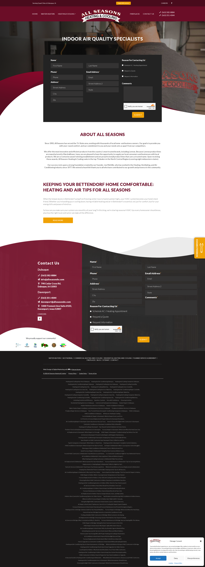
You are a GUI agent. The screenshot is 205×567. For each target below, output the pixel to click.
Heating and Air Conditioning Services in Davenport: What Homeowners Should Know (102, 560)
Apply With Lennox (123, 3)
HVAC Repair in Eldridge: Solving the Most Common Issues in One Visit (102, 523)
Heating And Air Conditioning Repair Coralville (126, 389)
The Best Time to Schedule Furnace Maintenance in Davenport (82, 429)
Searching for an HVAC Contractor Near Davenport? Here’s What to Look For (102, 440)
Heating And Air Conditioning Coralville (78, 397)
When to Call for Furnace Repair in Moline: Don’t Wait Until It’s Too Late (102, 499)
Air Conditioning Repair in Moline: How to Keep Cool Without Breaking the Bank (102, 488)
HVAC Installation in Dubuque (93, 413)
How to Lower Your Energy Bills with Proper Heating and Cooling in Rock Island (102, 533)
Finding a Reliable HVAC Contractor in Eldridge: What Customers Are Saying (102, 515)
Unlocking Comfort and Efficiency (82, 400)
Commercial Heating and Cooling (88, 358)
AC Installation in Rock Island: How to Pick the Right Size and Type (102, 536)
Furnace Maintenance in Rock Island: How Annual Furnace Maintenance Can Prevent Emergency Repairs (102, 507)
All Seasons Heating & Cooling (111, 413)
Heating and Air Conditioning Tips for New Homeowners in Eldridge (85, 544)
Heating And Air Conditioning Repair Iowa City (88, 392)
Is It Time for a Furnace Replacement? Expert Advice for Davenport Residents (102, 419)
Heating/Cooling (66, 14)
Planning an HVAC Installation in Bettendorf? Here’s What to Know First (102, 448)
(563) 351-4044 (168, 15)
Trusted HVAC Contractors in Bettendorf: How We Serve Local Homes (84, 453)
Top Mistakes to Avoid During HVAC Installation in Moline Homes (121, 496)
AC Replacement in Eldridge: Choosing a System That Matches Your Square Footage (102, 517)
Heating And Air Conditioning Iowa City (102, 397)
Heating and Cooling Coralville (128, 384)
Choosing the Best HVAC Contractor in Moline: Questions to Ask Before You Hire (102, 480)
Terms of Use (93, 373)
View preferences (193, 558)
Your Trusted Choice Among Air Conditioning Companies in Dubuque (107, 411)
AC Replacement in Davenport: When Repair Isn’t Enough (83, 432)
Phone (54, 72)
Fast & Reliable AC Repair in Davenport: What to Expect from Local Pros (102, 416)
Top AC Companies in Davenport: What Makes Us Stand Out (85, 443)
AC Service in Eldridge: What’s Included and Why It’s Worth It (82, 520)
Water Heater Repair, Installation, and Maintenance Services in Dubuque (89, 408)
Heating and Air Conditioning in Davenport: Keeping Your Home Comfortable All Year (102, 437)
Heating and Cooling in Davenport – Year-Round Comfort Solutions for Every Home (102, 427)
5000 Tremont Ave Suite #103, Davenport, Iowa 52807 (55, 307)
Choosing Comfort (126, 400)
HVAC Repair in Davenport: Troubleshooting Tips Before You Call (119, 432)
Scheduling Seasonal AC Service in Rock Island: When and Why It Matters (102, 531)
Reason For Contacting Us (104, 306)
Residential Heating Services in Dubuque (82, 403)
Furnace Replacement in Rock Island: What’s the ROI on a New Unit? (102, 539)
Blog (99, 360)
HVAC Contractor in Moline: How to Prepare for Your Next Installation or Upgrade (102, 555)
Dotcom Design (76, 369)
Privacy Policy (178, 563)
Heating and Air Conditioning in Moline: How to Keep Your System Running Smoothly (102, 552)
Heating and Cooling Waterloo (99, 387)
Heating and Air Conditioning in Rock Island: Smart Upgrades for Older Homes (102, 547)
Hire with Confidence (113, 400)
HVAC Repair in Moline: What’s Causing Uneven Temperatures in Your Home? (102, 475)
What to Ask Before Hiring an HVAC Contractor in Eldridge (122, 544)
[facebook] (40, 319)
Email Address (93, 72)
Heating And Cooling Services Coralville (121, 387)
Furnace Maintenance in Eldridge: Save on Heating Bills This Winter (120, 520)
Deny (176, 558)
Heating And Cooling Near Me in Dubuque (77, 381)
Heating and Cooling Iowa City (80, 387)
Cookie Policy (83, 373)
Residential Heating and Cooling (118, 358)
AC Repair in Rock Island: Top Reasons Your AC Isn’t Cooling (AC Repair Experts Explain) (102, 504)
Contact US (148, 14)
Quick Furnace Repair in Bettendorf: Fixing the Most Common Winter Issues (102, 451)
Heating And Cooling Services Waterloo (100, 389)
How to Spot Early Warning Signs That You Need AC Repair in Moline (121, 472)
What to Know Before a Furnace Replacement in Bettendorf (122, 467)
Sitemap (106, 360)
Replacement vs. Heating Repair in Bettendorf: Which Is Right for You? (102, 464)
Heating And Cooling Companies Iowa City (102, 395)
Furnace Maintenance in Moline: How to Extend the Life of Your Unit (102, 491)
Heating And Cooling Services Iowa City (76, 389)
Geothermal (67, 358)
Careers (164, 3)
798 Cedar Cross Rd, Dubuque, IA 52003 (49, 285)
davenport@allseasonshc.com (56, 302)
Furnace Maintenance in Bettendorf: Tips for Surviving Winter (122, 461)
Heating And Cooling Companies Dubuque (127, 381)
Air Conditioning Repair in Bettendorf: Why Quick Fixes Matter (82, 472)
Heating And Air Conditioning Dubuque (102, 381)
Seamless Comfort (99, 400)
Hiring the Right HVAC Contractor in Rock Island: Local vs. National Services (102, 501)
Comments (151, 297)
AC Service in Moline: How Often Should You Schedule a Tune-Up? (102, 485)
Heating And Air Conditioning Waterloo (126, 397)
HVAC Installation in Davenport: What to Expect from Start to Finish (84, 445)
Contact (114, 360)
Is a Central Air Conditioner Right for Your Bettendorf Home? (123, 453)
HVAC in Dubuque (134, 411)
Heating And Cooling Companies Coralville (77, 395)
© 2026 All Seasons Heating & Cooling (54, 373)
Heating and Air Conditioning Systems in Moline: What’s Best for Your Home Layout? (102, 483)
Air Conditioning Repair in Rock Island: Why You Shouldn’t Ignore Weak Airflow (102, 528)
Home (35, 14)
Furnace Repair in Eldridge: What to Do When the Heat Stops (122, 509)
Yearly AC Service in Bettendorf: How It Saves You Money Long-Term (84, 467)
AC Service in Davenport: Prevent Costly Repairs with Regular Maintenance (102, 435)
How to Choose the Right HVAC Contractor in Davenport (123, 421)
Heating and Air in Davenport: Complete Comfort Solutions (120, 443)
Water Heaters (48, 14)
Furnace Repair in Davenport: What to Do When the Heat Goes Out (121, 429)
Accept (158, 558)
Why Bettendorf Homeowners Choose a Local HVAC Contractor (121, 557)
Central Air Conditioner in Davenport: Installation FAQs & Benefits (102, 424)
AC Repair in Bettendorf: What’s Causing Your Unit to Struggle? (122, 445)
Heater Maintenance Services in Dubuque (93, 405)
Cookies (171, 563)
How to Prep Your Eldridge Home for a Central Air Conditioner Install (102, 512)
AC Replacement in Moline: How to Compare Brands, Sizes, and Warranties (102, 493)
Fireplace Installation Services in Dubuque (123, 408)
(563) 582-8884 (168, 12)
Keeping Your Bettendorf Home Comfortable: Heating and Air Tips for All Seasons (102, 469)
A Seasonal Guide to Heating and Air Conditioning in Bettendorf (83, 557)
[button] (201, 541)
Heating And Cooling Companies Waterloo (128, 395)
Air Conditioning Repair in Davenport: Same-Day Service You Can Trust (85, 421)
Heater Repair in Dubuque (126, 403)
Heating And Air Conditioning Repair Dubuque (81, 384)
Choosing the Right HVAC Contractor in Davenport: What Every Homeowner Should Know (102, 563)
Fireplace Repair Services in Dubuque (75, 411)
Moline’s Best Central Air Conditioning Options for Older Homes (83, 496)
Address (55, 82)
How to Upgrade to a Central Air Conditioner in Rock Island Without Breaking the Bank (102, 541)
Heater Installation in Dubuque (115, 405)
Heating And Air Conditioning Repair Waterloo (116, 392)
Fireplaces (135, 14)
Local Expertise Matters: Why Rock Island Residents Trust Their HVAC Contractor (102, 549)
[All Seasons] (101, 16)
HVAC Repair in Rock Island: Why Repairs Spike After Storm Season (102, 525)
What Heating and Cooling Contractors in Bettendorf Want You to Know (102, 459)
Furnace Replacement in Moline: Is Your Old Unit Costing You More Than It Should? (102, 477)
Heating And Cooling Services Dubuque (107, 384)
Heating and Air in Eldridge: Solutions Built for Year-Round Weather (84, 509)
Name (54, 60)
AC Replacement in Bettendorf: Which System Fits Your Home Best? (84, 461)
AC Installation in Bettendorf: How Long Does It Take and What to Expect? (102, 456)
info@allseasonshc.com (52, 279)
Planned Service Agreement (144, 358)
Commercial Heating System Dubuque (106, 403)
